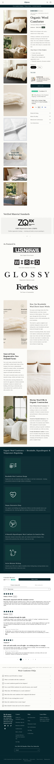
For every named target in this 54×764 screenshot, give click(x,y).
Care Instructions (31, 717)
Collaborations (19, 728)
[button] (2, 2)
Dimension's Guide (32, 723)
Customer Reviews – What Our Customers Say (20, 737)
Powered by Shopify (18, 759)
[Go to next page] (36, 659)
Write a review (34, 579)
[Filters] (5, 589)
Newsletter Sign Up (20, 722)
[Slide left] (23, 236)
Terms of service (40, 759)
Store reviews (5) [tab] (39, 585)
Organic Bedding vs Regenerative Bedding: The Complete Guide (45, 719)
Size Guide (33, 72)
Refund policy (25, 759)
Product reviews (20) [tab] (15, 585)
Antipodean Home (10, 759)
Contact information (27, 760)
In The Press (30, 733)
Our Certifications (32, 727)
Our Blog (30, 730)
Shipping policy (47, 759)
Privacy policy (32, 759)
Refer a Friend (19, 731)
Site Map (18, 741)
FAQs (29, 720)
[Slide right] (30, 236)
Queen (33, 67)
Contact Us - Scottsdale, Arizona (20, 718)
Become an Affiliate (20, 725)
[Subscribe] (38, 750)
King (40, 67)
